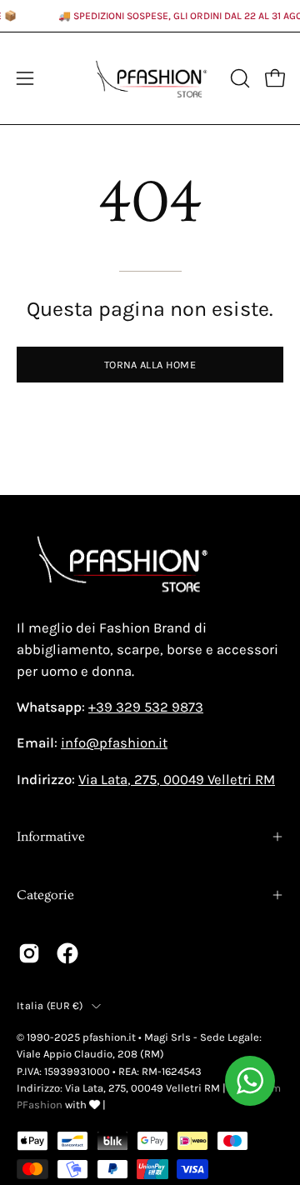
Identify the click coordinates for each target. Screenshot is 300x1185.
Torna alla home (150, 364)
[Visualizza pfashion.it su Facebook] (67, 953)
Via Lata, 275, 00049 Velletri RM (176, 780)
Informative (51, 836)
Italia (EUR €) (50, 1005)
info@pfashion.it (114, 743)
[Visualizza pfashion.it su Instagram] (29, 953)
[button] (238, 78)
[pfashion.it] (150, 78)
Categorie (45, 895)
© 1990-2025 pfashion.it (76, 1037)
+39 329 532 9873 (145, 707)
